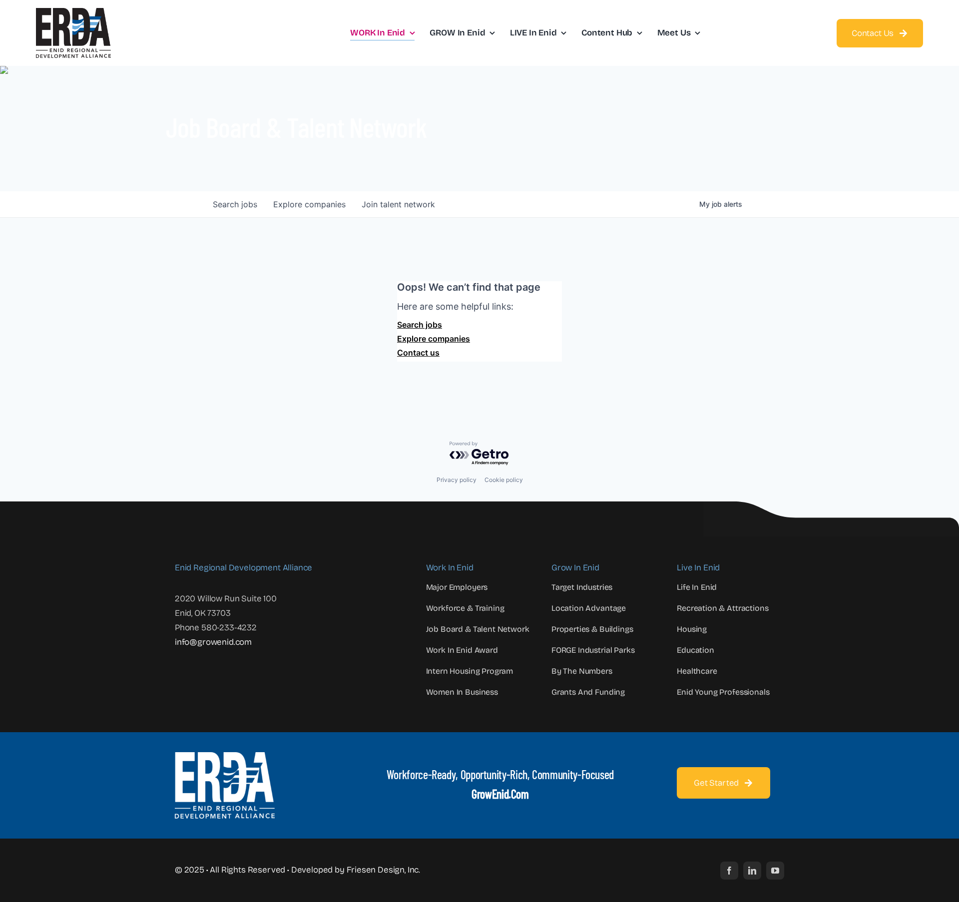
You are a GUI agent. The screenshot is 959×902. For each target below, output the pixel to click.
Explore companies (433, 339)
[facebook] (729, 871)
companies (309, 204)
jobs (235, 204)
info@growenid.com (213, 642)
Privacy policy (457, 479)
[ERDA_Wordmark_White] (225, 756)
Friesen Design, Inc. (384, 870)
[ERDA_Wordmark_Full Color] (73, 12)
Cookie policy (503, 479)
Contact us (418, 353)
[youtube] (775, 871)
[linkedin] (752, 871)
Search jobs (419, 325)
